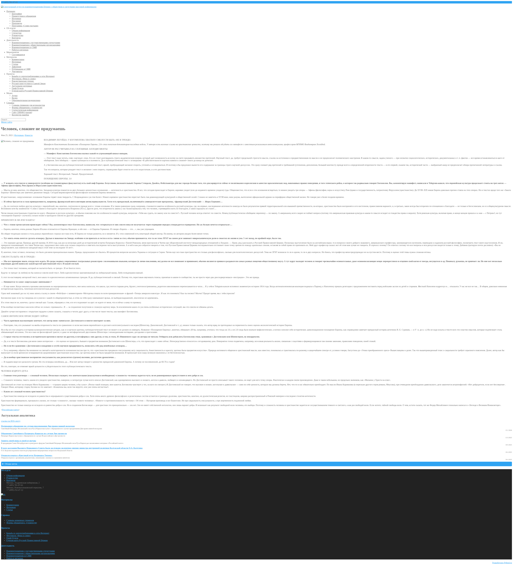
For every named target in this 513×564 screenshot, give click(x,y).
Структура (16, 33)
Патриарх (10, 11)
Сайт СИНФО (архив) (22, 112)
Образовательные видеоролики (26, 100)
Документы (17, 71)
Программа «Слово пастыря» (25, 26)
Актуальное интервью (22, 86)
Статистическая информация (25, 110)
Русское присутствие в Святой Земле (29, 83)
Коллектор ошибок (20, 115)
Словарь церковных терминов (20, 520)
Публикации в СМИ (21, 69)
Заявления (16, 67)
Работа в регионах (20, 50)
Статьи (15, 64)
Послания (16, 21)
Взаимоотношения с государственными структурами (36, 42)
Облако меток (11, 464)
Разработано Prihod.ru (502, 563)
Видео (15, 98)
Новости (29, 135)
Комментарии (18, 59)
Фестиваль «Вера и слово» (24, 79)
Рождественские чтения (23, 81)
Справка (10, 103)
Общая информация (21, 30)
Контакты (16, 38)
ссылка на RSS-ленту (10, 421)
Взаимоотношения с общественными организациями (36, 45)
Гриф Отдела (18, 88)
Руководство (17, 35)
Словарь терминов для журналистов (28, 105)
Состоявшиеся (18, 54)
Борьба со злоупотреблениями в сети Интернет (33, 76)
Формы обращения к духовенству (27, 107)
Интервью (16, 18)
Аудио (15, 95)
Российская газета (10, 410)
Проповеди (17, 23)
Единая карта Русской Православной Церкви (32, 91)
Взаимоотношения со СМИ (24, 47)
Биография (17, 14)
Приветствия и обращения (24, 16)
